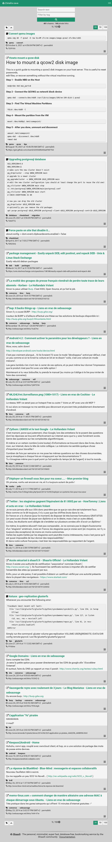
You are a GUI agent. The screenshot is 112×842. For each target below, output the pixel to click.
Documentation (67, 836)
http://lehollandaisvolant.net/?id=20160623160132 (28, 299)
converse (13, 293)
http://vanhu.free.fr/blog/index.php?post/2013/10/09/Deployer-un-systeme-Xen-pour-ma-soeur (47, 492)
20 (95, 27)
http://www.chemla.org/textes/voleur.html (81, 668)
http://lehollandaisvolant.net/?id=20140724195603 (28, 469)
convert (19, 43)
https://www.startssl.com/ (53, 577)
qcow (18, 144)
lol (10, 727)
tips (25, 144)
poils (19, 486)
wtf (34, 379)
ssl (27, 581)
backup (36, 323)
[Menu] (109, 4)
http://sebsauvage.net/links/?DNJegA (23, 706)
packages (26, 266)
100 (105, 27)
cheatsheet (24, 215)
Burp (30, 289)
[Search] (56, 20)
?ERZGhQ (12, 244)
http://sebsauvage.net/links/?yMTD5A (24, 385)
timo (21, 293)
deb (10, 266)
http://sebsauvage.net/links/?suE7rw (23, 329)
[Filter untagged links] (7, 28)
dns (10, 673)
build (17, 266)
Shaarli (16, 834)
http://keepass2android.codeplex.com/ (24, 759)
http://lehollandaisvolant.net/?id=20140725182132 (28, 420)
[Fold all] (11, 28)
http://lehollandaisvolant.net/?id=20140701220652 (28, 587)
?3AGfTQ (12, 221)
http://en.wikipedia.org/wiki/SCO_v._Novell (70, 776)
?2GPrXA (11, 48)
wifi (27, 414)
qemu (11, 43)
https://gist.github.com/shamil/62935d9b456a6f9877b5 (31, 150)
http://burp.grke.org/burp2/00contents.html (28, 319)
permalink (30, 45)
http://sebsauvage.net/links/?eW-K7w (23, 813)
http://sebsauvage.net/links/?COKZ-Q (23, 678)
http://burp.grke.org (33, 696)
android (12, 753)
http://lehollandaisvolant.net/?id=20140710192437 (28, 551)
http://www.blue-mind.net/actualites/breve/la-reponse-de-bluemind (35, 786)
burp (28, 293)
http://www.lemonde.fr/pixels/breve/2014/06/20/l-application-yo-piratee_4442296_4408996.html (47, 733)
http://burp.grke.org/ (42, 311)
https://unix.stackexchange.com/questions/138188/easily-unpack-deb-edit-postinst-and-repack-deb (49, 271)
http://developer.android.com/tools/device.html (30, 350)
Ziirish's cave (11, 3)
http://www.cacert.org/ (17, 566)
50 (100, 27)
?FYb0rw (11, 646)
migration (36, 215)
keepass (21, 753)
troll (10, 780)
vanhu (11, 486)
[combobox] (56, 14)
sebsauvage (25, 323)
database (13, 215)
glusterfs (18, 641)
